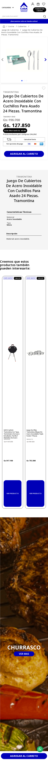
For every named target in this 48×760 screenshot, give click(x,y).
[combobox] (24, 16)
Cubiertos (22, 26)
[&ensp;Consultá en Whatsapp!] (39, 749)
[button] (8, 7)
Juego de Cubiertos (10, 30)
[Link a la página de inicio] (3, 27)
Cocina (11, 26)
